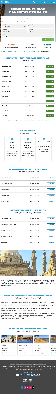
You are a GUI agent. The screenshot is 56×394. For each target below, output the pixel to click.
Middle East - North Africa (15, 51)
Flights (4, 51)
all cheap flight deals (10, 285)
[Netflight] (5, 2)
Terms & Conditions (27, 364)
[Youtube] (28, 387)
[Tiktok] (33, 387)
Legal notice (36, 364)
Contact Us (12, 364)
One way (6, 21)
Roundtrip (13, 21)
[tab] (28, 18)
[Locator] (25, 26)
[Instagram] (25, 387)
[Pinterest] (30, 387)
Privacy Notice (19, 364)
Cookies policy (42, 364)
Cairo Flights (32, 51)
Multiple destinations (23, 21)
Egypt (25, 51)
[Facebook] (22, 387)
